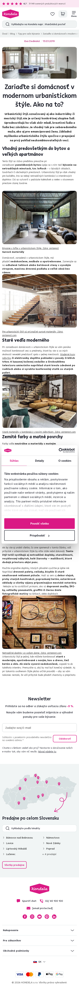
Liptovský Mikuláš (16, 848)
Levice (9, 843)
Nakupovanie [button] (10, 930)
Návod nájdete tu (47, 751)
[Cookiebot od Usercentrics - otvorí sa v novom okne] (59, 450)
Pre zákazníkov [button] (12, 940)
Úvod (4, 33)
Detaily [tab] (39, 460)
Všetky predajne (14, 865)
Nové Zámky (53, 843)
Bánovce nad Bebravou (19, 837)
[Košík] (62, 14)
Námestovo (53, 837)
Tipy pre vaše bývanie (29, 33)
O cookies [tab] (64, 460)
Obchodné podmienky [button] (16, 950)
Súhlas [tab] (14, 460)
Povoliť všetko (39, 523)
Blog (12, 33)
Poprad (50, 848)
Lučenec (10, 854)
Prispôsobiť (37, 535)
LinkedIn (54, 916)
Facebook (25, 916)
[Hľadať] (6, 24)
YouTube (39, 916)
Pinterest (47, 916)
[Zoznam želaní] (52, 14)
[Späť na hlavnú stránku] (10, 14)
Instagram (32, 916)
